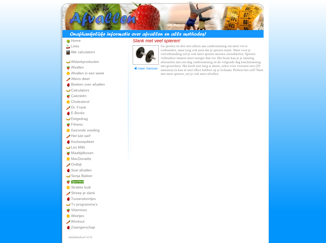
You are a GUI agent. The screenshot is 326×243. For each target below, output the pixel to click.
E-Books (78, 113)
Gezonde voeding (85, 130)
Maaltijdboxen (82, 153)
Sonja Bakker (81, 176)
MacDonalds (81, 159)
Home (76, 40)
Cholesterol (80, 102)
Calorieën (79, 96)
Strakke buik (81, 187)
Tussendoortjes (83, 199)
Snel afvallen (81, 170)
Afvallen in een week (87, 73)
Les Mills (78, 147)
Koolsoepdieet (82, 142)
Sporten (77, 181)
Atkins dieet (80, 79)
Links (75, 46)
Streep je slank (83, 193)
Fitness (77, 124)
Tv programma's (84, 204)
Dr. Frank (78, 107)
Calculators (80, 90)
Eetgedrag (79, 119)
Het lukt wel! (81, 136)
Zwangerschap (83, 227)
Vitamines (79, 210)
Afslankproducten (85, 62)
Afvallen (77, 67)
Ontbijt (76, 164)
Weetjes (77, 216)
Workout (78, 221)
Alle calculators (83, 52)
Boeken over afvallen (88, 84)
